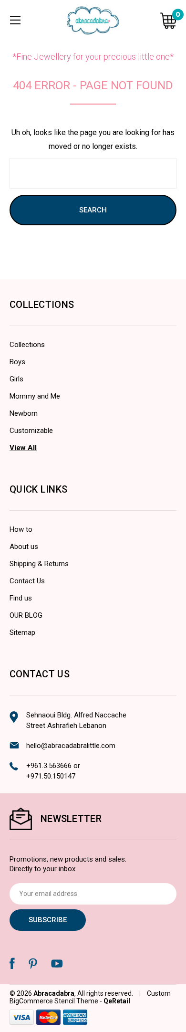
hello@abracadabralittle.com (70, 745)
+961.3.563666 (49, 765)
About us (24, 546)
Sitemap (22, 632)
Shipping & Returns (39, 563)
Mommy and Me (35, 396)
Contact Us (27, 581)
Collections (27, 344)
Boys (17, 362)
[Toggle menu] (15, 20)
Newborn (24, 413)
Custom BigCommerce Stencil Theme (90, 997)
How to (21, 529)
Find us (21, 598)
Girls (16, 379)
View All (23, 447)
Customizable (31, 430)
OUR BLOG (26, 615)
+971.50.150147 (50, 776)
